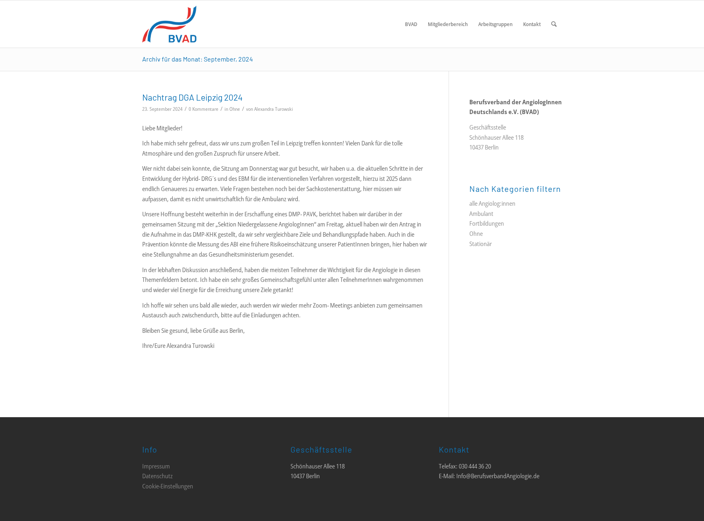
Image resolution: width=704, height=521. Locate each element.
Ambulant (481, 213)
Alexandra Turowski (273, 109)
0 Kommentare (203, 109)
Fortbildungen (486, 223)
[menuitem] (411, 24)
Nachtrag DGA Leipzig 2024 (192, 97)
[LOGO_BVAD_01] (193, 24)
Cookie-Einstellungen (167, 486)
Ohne (234, 109)
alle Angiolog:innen (492, 203)
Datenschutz (157, 476)
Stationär (480, 244)
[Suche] (554, 24)
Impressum (156, 466)
